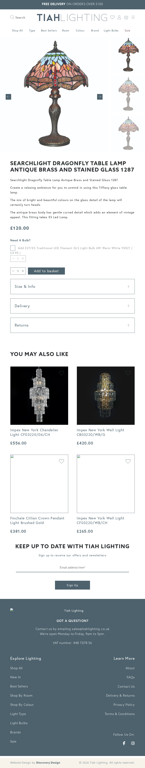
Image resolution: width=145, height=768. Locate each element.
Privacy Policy (124, 705)
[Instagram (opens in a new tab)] (133, 743)
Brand (95, 30)
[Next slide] (100, 97)
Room (65, 30)
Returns (22, 325)
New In (15, 677)
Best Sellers (49, 30)
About (130, 668)
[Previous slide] (8, 97)
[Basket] (126, 17)
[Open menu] (133, 17)
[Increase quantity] (23, 271)
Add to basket (46, 271)
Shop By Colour (22, 705)
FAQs (131, 677)
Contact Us (126, 686)
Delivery (22, 305)
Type (32, 30)
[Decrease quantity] (13, 258)
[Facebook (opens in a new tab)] (124, 743)
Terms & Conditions (120, 714)
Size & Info (25, 286)
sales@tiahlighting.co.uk (90, 629)
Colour (80, 30)
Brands (15, 732)
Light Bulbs (111, 30)
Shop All (17, 30)
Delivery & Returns (120, 696)
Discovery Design (48, 762)
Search (19, 17)
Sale (127, 30)
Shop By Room (21, 696)
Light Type (18, 714)
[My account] (119, 17)
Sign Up (72, 585)
